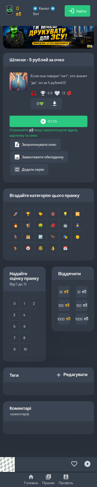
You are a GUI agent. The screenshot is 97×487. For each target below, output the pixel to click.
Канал (44, 8)
